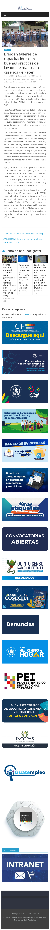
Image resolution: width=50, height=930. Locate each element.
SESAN (7, 50)
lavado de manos (36, 79)
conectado (26, 314)
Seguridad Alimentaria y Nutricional (20, 82)
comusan (27, 79)
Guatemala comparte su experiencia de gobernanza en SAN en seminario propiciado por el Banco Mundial (40, 276)
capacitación (19, 79)
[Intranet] (25, 855)
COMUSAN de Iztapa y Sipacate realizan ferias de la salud (22, 241)
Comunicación (23, 76)
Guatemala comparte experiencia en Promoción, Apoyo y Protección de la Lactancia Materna (24, 276)
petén (6, 82)
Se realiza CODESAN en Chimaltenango (23, 233)
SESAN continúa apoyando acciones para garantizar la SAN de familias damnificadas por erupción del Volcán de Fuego (9, 280)
